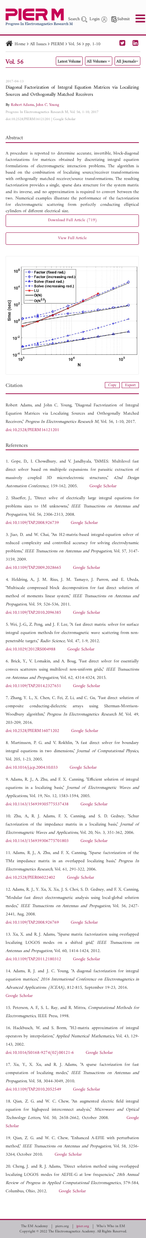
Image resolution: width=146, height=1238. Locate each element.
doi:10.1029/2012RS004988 (30, 649)
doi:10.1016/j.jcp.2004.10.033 (32, 768)
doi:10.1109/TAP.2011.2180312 (33, 959)
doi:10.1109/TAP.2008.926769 (32, 923)
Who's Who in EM (111, 1226)
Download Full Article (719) (72, 220)
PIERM (57, 44)
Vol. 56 (75, 44)
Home (20, 44)
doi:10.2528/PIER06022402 (30, 878)
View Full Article (72, 238)
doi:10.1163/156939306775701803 (37, 841)
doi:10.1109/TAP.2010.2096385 (33, 613)
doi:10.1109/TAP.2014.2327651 (33, 686)
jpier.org (82, 1226)
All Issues (38, 44)
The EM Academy (34, 1226)
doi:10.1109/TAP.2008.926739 (32, 523)
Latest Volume (69, 61)
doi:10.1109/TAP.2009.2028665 (33, 568)
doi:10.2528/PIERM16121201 (28, 119)
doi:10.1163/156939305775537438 (37, 804)
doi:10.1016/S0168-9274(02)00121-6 (40, 1053)
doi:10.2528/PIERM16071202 (32, 731)
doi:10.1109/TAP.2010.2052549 (33, 1090)
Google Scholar (64, 119)
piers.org (62, 1226)
